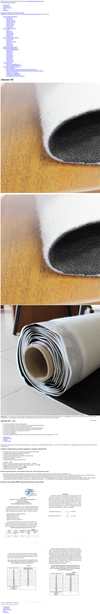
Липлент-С (9, 43)
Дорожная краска (8, 62)
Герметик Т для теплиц (12, 72)
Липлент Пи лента (11, 22)
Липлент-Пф (9, 44)
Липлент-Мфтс (10, 33)
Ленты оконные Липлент (10, 28)
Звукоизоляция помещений (10, 16)
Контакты (6, 10)
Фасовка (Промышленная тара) (14, 65)
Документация (7, 441)
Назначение (6, 437)
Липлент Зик (9, 19)
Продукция (6, 6)
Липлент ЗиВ (9, 23)
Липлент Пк (9, 57)
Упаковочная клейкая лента (10, 47)
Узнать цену (93, 420)
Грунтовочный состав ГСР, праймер (15, 76)
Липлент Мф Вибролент (12, 49)
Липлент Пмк (9, 60)
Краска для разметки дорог (13, 64)
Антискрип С (9, 56)
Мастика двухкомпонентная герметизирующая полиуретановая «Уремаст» (25, 70)
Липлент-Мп (9, 36)
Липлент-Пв (9, 32)
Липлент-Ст (9, 35)
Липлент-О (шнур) (11, 41)
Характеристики (8, 438)
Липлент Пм (9, 59)
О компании (7, 5)
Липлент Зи (9, 18)
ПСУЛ (8, 29)
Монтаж (6, 439)
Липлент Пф (9, 52)
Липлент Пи (9, 51)
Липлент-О (9, 40)
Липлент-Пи (9, 45)
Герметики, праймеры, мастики (11, 66)
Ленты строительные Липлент (11, 37)
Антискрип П (9, 55)
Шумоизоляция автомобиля (10, 48)
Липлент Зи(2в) (10, 24)
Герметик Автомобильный (13, 73)
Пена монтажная (10, 68)
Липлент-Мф (9, 39)
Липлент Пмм (9, 61)
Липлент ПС (9, 27)
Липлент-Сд (9, 31)
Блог (5, 9)
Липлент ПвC (9, 25)
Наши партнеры (8, 7)
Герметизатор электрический (13, 74)
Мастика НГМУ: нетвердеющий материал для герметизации (21, 69)
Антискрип (9, 53)
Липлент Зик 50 (10, 20)
